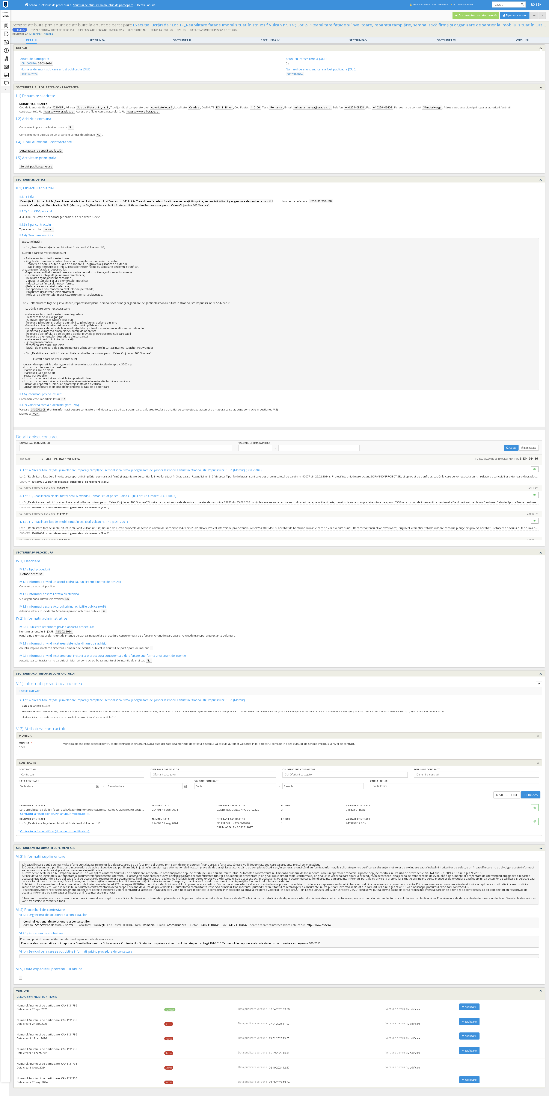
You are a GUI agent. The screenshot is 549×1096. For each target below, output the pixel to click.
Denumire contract (427, 769)
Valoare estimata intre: (254, 443)
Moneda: (24, 743)
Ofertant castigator (165, 769)
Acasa (32, 5)
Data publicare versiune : (253, 1009)
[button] (97, 786)
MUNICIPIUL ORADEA (41, 34)
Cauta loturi (379, 781)
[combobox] (57, 786)
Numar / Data (160, 805)
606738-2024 (295, 74)
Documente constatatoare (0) (477, 15)
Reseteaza (530, 448)
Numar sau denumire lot (36, 443)
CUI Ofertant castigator (298, 769)
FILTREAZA (531, 795)
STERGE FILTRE (508, 795)
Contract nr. (27, 769)
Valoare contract (207, 781)
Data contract (29, 781)
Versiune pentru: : (396, 1009)
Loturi (285, 805)
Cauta (512, 448)
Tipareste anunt (516, 15)
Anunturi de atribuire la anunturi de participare (103, 5)
